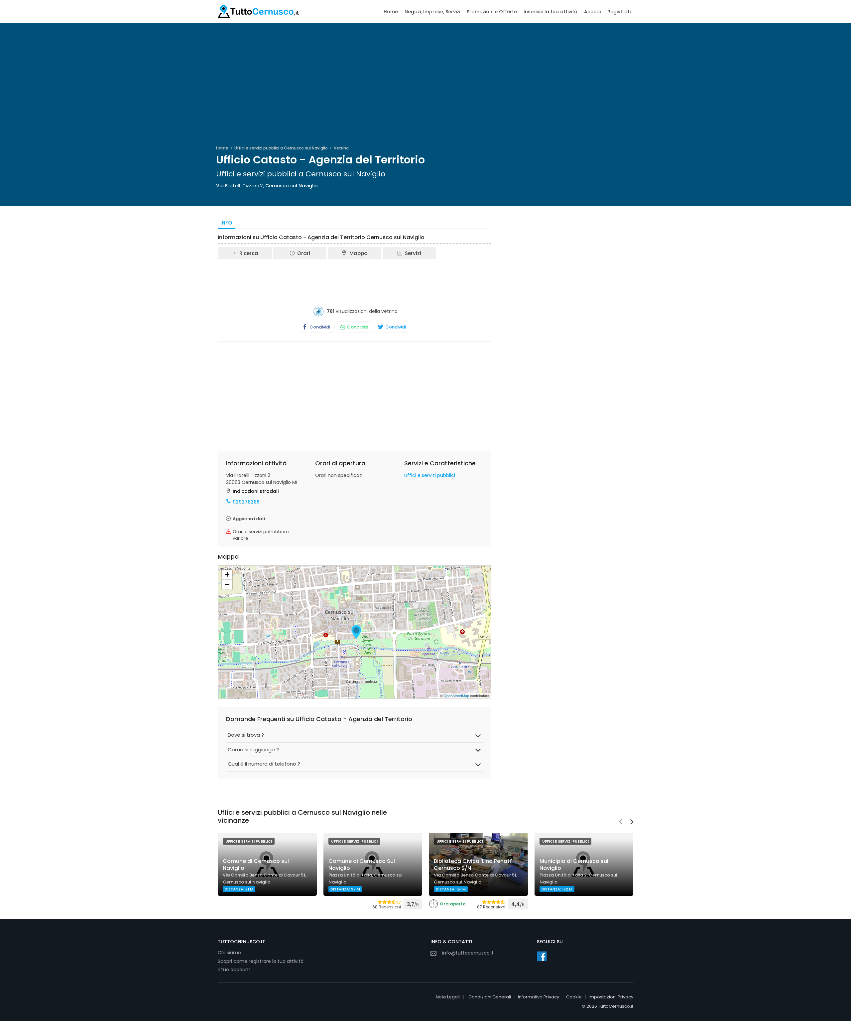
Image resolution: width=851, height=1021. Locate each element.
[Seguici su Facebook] (542, 956)
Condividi (319, 327)
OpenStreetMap (456, 695)
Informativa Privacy (538, 997)
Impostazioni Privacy (611, 997)
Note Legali (448, 997)
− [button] (227, 584)
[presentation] (620, 822)
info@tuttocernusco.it (468, 953)
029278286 (246, 502)
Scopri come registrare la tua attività (261, 961)
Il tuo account (234, 970)
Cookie (574, 997)
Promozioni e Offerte (492, 11)
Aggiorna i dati (249, 518)
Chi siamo (229, 953)
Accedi (592, 11)
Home (391, 11)
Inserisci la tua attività (550, 11)
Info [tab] (226, 222)
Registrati (619, 11)
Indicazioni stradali (256, 491)
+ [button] (227, 574)
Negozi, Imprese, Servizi (432, 11)
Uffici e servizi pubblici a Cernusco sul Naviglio (281, 148)
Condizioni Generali (489, 997)
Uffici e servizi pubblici (429, 475)
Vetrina (341, 148)
